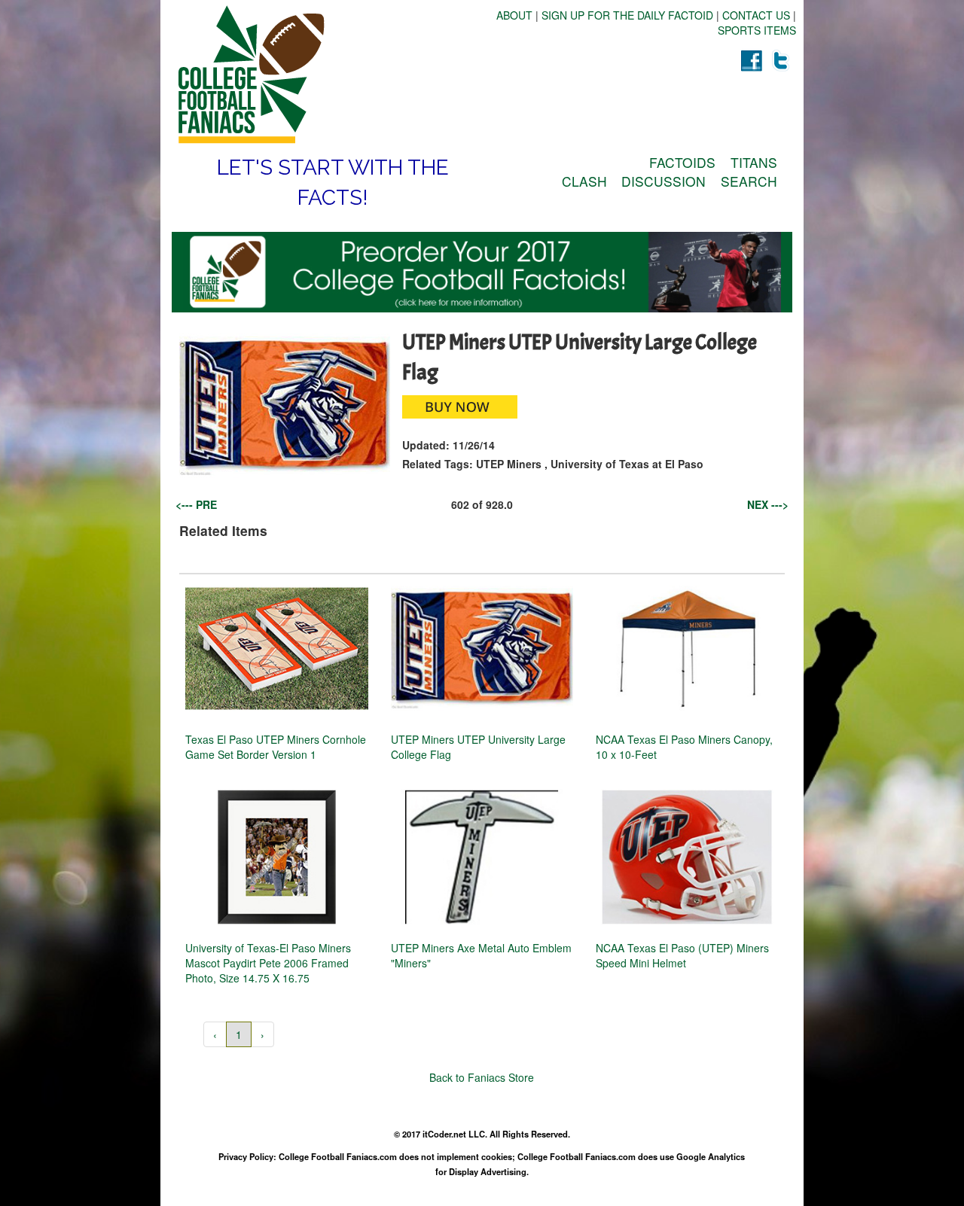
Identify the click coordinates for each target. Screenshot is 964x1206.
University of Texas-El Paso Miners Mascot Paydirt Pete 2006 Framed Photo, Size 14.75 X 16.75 (268, 962)
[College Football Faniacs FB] (751, 60)
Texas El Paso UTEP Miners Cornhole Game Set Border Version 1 (275, 747)
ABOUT (514, 15)
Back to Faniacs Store (481, 1077)
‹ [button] (215, 1034)
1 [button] (239, 1034)
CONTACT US (756, 15)
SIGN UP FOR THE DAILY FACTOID (627, 15)
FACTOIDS (682, 162)
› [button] (262, 1034)
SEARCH (749, 181)
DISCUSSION (663, 181)
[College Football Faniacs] (326, 74)
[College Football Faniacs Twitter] (781, 60)
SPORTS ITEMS (757, 30)
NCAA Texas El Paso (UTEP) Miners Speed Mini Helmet (682, 955)
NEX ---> (768, 504)
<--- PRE (196, 504)
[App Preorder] (481, 272)
